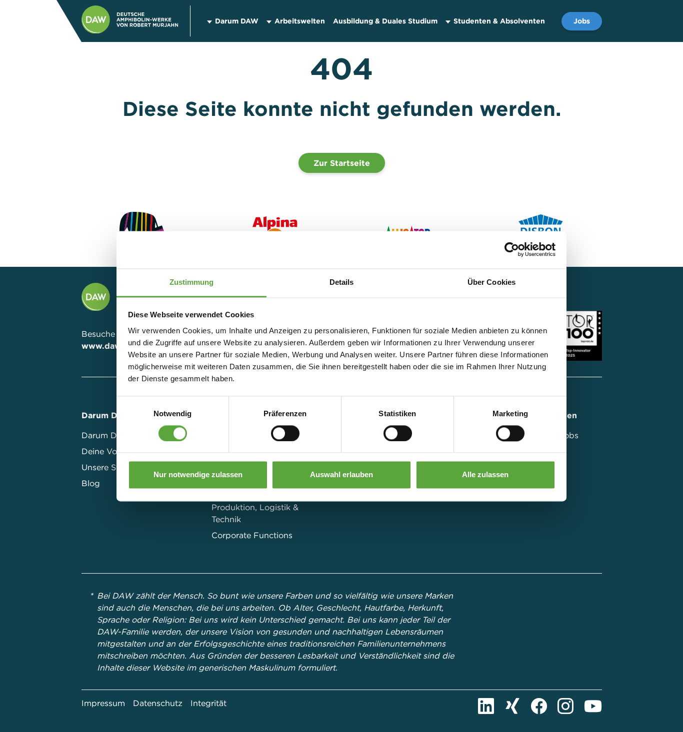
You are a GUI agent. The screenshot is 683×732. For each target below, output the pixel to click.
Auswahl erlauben (341, 475)
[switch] (285, 433)
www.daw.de (108, 346)
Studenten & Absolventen (499, 20)
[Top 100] (582, 335)
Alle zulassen (485, 475)
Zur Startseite (342, 163)
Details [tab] (342, 282)
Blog (91, 483)
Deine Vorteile (109, 451)
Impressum (103, 703)
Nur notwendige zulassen (198, 475)
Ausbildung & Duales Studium (385, 20)
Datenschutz (157, 703)
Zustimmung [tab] (192, 282)
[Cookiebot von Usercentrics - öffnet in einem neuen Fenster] (512, 249)
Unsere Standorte (116, 467)
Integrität (208, 703)
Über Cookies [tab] (492, 282)
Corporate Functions (252, 535)
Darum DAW (236, 20)
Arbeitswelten (299, 20)
